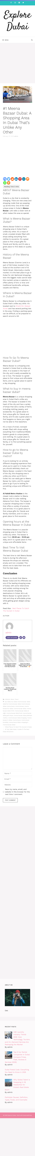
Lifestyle (7, 699)
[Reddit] (12, 179)
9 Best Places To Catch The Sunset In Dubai (18, 727)
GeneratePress (27, 1115)
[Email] (23, 637)
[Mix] (27, 179)
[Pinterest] (19, 2)
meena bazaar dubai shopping (17, 718)
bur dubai (8, 701)
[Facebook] (11, 2)
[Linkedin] (16, 179)
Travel (16, 699)
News (12, 699)
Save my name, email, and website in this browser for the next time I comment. (17, 791)
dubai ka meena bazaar (10, 704)
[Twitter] (23, 2)
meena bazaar (19, 706)
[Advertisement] (17, 64)
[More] (8, 183)
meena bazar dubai (15, 722)
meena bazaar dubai (20, 708)
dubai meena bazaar (24, 704)
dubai (28, 701)
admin (16, 136)
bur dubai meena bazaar (18, 701)
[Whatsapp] (5, 183)
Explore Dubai (17, 21)
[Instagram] (15, 2)
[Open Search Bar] (32, 40)
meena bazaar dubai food (14, 713)
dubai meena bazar (8, 706)
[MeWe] (23, 179)
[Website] (20, 637)
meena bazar (17, 720)
